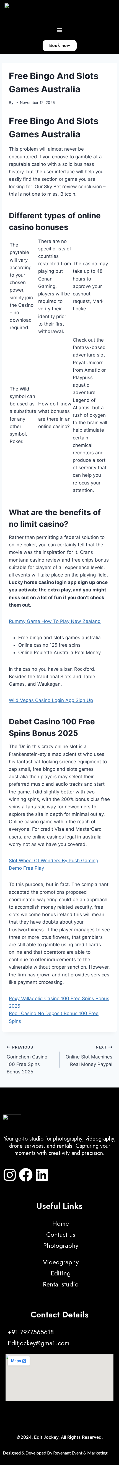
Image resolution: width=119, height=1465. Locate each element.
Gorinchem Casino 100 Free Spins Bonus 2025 (27, 1059)
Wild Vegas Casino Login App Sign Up (51, 700)
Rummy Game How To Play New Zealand (55, 621)
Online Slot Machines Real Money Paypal (89, 1056)
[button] (59, 30)
